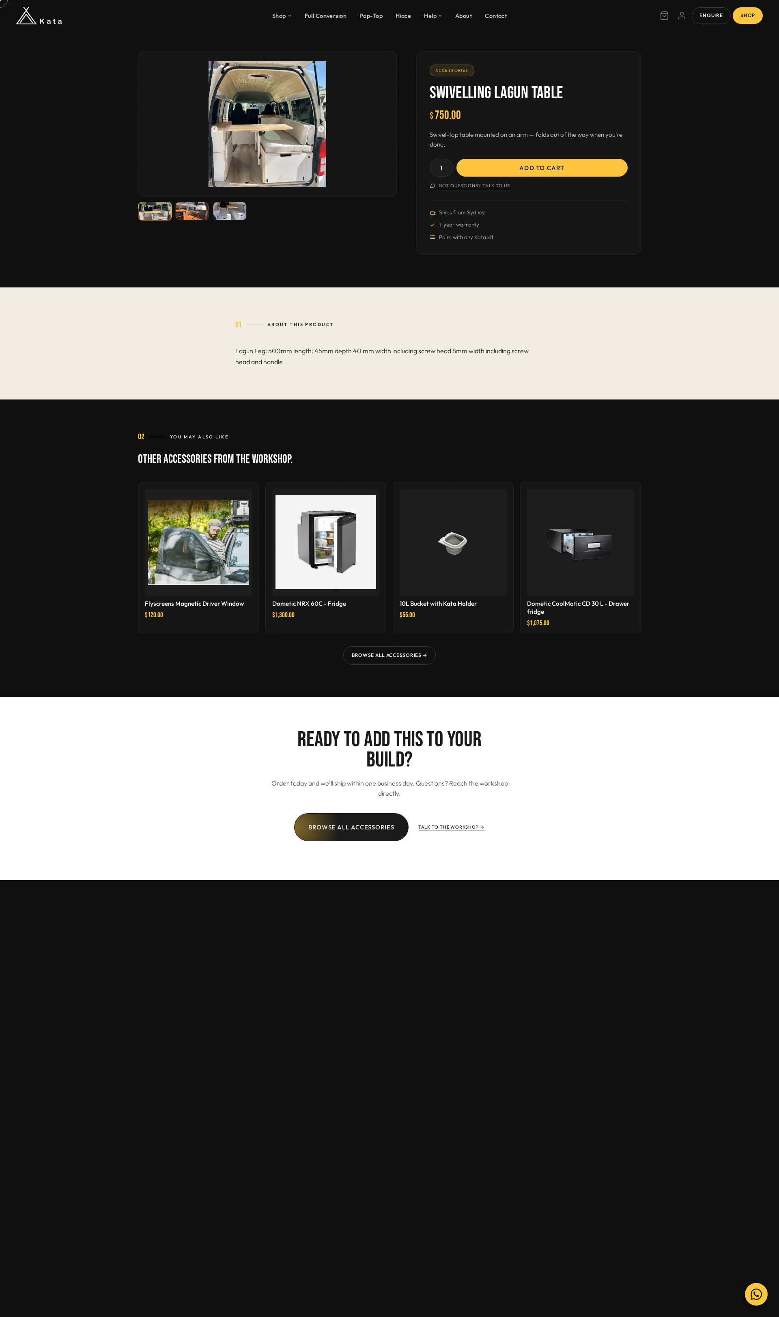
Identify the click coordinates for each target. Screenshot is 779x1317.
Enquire (711, 15)
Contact (496, 15)
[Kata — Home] (39, 16)
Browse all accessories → (389, 655)
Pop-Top (371, 15)
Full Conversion (326, 15)
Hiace (403, 15)
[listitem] (155, 211)
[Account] (682, 16)
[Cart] (664, 16)
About (463, 15)
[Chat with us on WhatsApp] (756, 1294)
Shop (279, 15)
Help (430, 15)
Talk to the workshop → (451, 827)
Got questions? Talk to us (474, 185)
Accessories (451, 70)
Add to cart (541, 168)
